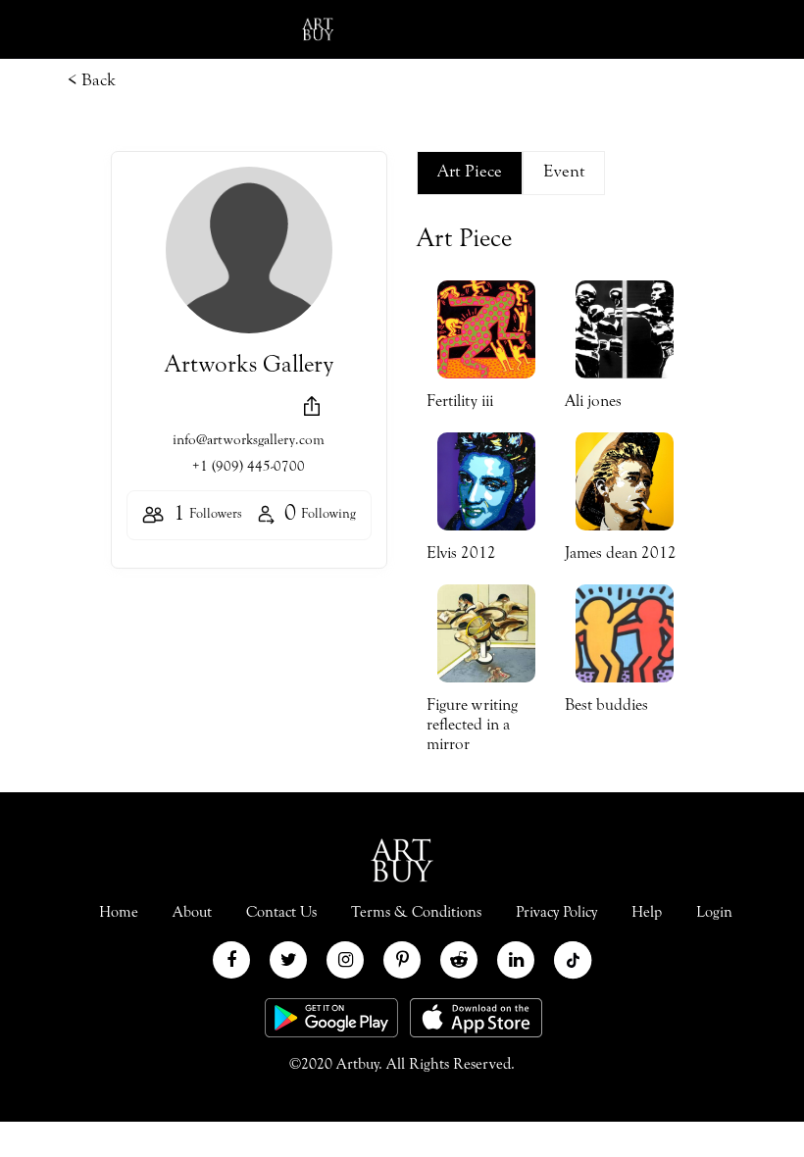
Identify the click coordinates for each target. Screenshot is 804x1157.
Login (651, 29)
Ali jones (593, 402)
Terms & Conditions (416, 913)
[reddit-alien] (458, 960)
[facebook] (231, 960)
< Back (92, 81)
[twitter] (288, 960)
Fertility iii (460, 402)
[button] (312, 406)
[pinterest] (402, 960)
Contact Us (281, 913)
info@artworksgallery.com (249, 440)
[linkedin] (515, 960)
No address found (246, 410)
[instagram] (345, 960)
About (192, 913)
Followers (208, 515)
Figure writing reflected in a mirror (472, 726)
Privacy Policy (556, 913)
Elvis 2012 (461, 554)
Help (646, 913)
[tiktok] (572, 960)
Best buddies (606, 706)
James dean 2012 (621, 554)
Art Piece (469, 172)
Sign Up (747, 29)
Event (563, 172)
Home (118, 913)
